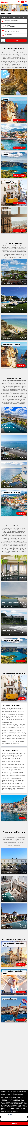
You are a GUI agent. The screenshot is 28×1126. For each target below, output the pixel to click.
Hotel (18, 17)
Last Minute (12, 17)
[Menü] (26, 2)
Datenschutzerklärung (5, 1111)
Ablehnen (14, 1119)
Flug (23, 17)
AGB (11, 1111)
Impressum (15, 1111)
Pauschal (4, 17)
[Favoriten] (18, 2)
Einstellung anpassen (14, 1115)
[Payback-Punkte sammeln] (25, 5)
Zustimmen (14, 1123)
